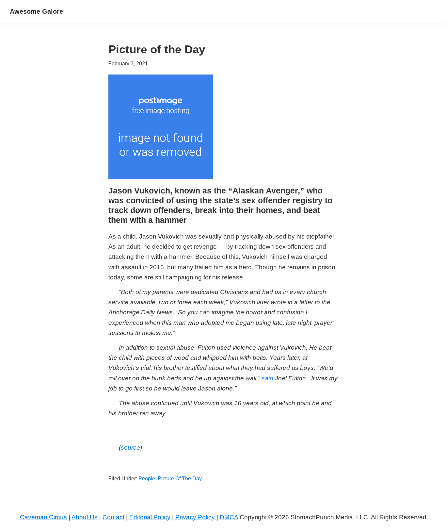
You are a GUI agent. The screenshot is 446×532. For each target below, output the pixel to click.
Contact (113, 517)
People (146, 478)
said (267, 378)
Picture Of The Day (180, 478)
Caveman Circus (43, 517)
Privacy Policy (195, 517)
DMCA (229, 517)
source (130, 447)
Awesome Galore (36, 11)
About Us (85, 517)
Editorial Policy (149, 517)
